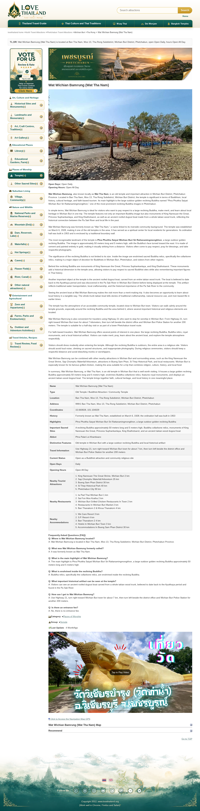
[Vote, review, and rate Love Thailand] (26, 70)
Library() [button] (19, 150)
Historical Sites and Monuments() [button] (23, 105)
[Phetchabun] (120, 64)
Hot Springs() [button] (22, 252)
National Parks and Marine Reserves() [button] (22, 215)
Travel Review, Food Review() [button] (23, 345)
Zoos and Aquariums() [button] (17, 306)
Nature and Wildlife (22, 207)
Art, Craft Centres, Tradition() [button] (22, 128)
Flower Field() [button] (22, 268)
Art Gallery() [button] (21, 137)
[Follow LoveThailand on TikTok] (121, 791)
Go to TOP (187, 739)
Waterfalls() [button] (21, 244)
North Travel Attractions (35, 32)
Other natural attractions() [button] (19, 286)
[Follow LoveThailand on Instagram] (94, 791)
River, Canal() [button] (22, 276)
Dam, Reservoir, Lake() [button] (21, 234)
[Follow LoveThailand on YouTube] (103, 791)
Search (185, 10)
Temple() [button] (20, 175)
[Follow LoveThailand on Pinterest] (85, 791)
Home (185, 16)
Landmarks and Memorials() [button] (21, 116)
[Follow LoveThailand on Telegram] (130, 791)
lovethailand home (16, 32)
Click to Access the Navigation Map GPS (70, 719)
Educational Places (22, 145)
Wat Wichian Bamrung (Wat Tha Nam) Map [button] (74, 724)
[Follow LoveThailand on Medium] (139, 791)
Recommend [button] (55, 730)
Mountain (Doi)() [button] (24, 224)
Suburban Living (21, 191)
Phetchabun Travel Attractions (59, 32)
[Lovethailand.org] (27, 10)
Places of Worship (72, 616)
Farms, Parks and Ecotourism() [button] (22, 317)
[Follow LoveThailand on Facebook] (76, 791)
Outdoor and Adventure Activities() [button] (22, 329)
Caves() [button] (19, 260)
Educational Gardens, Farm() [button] (19, 160)
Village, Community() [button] (17, 198)
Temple (63, 622)
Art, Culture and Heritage (25, 97)
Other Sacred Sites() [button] (26, 183)
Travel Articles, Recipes (24, 337)
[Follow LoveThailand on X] (112, 791)
